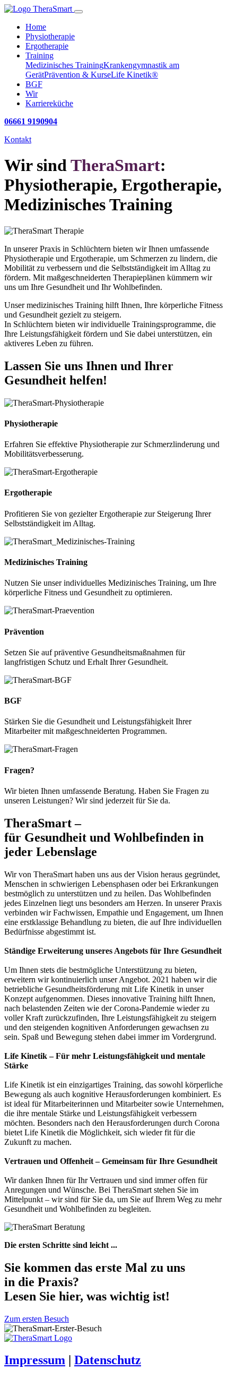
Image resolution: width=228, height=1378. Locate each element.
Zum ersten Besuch (36, 1318)
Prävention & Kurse (77, 74)
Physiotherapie (50, 36)
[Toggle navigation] (78, 11)
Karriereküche (49, 103)
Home (35, 26)
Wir (31, 93)
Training (39, 55)
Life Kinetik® (134, 74)
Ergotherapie (46, 45)
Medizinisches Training (64, 65)
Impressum (34, 1360)
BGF (33, 84)
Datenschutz (107, 1360)
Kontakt (17, 139)
